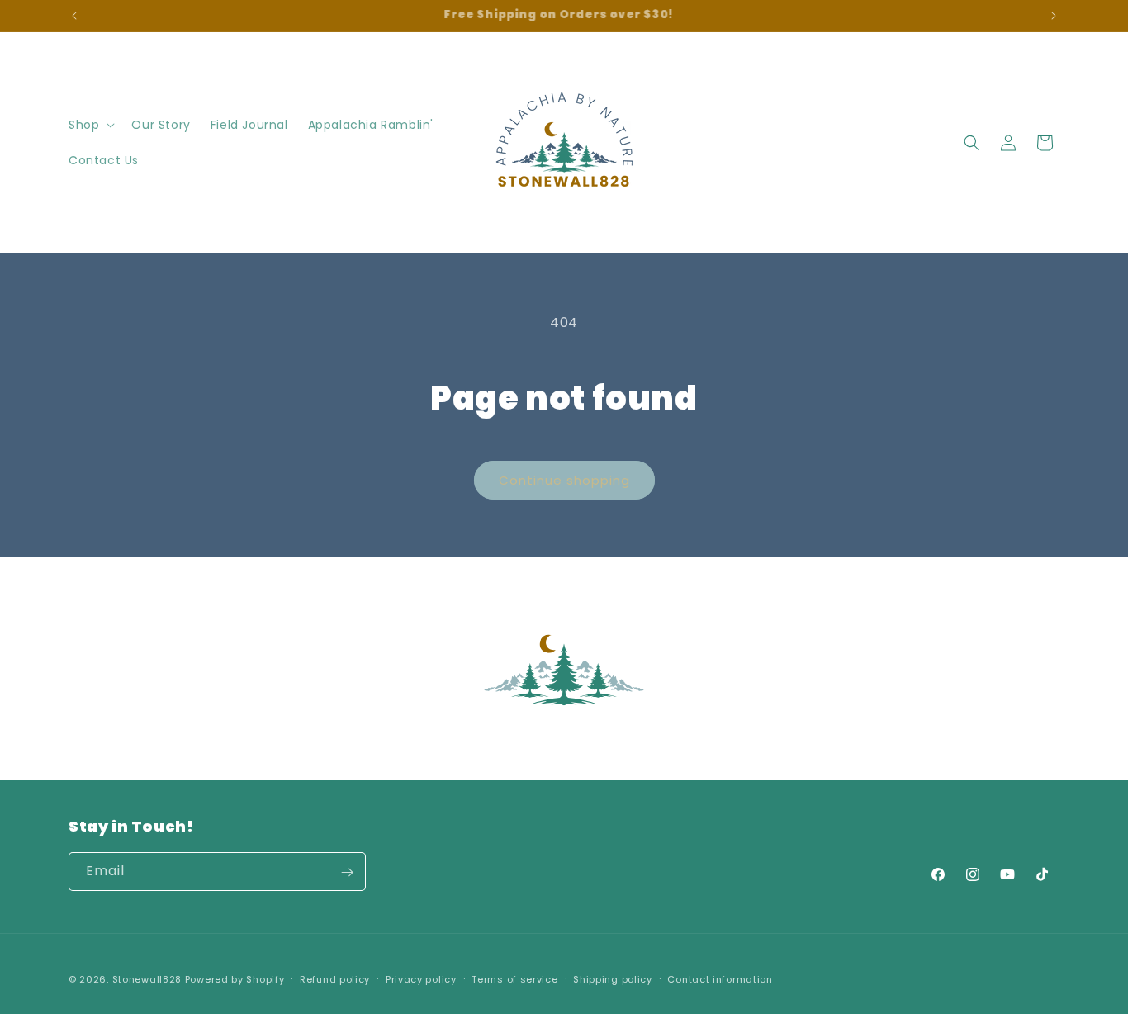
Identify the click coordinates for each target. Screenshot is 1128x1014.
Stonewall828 (147, 979)
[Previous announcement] (74, 15)
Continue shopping (564, 480)
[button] (90, 124)
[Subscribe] (347, 872)
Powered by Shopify (235, 979)
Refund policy (335, 978)
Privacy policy (421, 978)
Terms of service (514, 978)
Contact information (719, 978)
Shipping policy (612, 978)
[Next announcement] (1054, 15)
